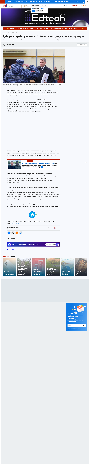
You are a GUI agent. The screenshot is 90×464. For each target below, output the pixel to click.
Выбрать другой (39, 10)
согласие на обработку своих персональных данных (75, 329)
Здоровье (67, 1)
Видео (15, 1)
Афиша (75, 28)
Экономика (47, 1)
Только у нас (19, 28)
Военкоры (25, 28)
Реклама (74, 5)
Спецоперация (22, 1)
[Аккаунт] (87, 2)
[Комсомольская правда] (11, 5)
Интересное (12, 238)
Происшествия (68, 28)
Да (33, 10)
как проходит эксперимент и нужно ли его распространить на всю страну (40, 165)
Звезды (60, 1)
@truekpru (15, 223)
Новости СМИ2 (11, 250)
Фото (9, 1)
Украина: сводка (34, 28)
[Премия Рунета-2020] (24, 5)
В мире (55, 1)
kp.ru (57, 228)
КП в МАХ (41, 28)
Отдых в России (48, 28)
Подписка (83, 5)
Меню (2, 2)
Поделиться (83, 44)
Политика (32, 1)
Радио (67, 5)
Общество (39, 1)
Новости (12, 28)
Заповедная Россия (58, 28)
